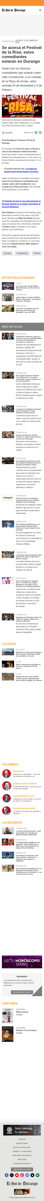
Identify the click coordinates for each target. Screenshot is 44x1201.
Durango (7, 253)
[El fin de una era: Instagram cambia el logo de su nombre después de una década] (8, 506)
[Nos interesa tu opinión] (22, 1130)
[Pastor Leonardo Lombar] (6, 810)
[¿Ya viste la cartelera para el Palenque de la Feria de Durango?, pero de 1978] (8, 309)
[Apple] (32, 1175)
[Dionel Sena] (6, 773)
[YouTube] (17, 1175)
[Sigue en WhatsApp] (36, 132)
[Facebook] (6, 1175)
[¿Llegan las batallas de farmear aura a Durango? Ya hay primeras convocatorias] (8, 416)
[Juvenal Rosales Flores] (6, 798)
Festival (36, 253)
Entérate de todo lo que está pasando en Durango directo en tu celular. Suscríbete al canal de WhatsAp (21, 204)
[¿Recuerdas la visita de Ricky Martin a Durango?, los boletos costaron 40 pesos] (8, 297)
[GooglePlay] (37, 1175)
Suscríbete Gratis (22, 992)
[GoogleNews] (27, 1175)
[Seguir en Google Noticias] (40, 132)
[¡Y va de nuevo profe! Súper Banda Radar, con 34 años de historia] (8, 286)
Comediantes (22, 253)
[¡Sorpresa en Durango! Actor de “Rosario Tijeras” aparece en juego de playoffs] (8, 625)
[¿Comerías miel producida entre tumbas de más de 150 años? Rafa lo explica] (8, 562)
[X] (12, 1175)
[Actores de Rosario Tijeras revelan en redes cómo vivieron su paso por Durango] (8, 442)
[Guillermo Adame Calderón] (6, 786)
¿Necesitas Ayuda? (22, 1169)
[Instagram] (22, 1175)
